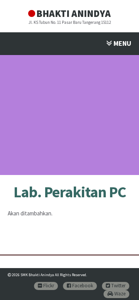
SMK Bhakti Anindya (37, 274)
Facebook (82, 285)
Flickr (48, 285)
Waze (119, 293)
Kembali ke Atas (123, 287)
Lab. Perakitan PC (70, 192)
